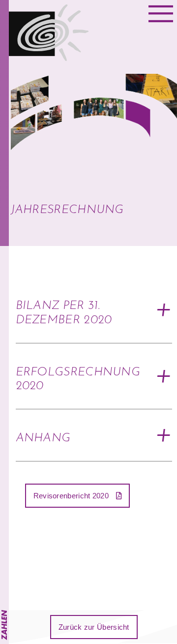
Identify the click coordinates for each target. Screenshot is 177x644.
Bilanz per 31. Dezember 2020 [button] (64, 313)
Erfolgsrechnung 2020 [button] (78, 380)
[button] (77, 496)
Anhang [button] (43, 438)
